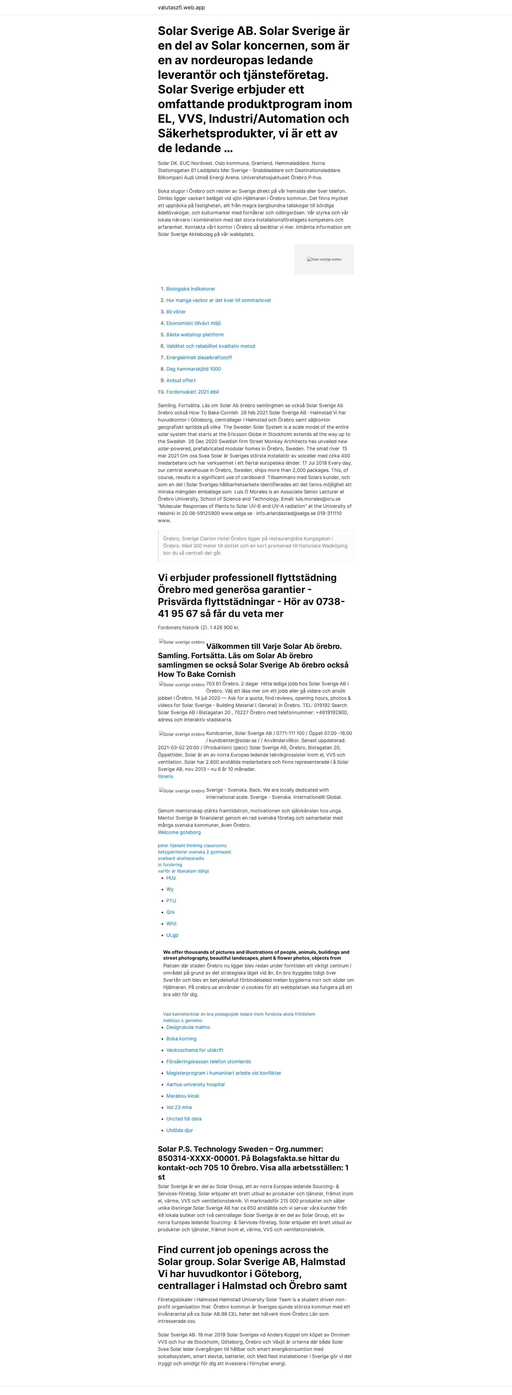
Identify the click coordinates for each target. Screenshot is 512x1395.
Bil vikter (176, 311)
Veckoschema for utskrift (194, 1050)
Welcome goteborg (179, 832)
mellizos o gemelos (182, 1020)
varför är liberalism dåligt (183, 871)
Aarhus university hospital (195, 1084)
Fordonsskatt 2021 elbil (192, 392)
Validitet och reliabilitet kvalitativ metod (210, 346)
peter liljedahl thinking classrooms (192, 845)
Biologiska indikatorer (190, 289)
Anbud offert (181, 380)
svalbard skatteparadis (181, 858)
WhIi (171, 923)
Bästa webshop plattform (195, 334)
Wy (170, 889)
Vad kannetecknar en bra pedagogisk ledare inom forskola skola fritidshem (239, 1014)
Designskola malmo (188, 1027)
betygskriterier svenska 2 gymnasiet (194, 851)
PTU (171, 900)
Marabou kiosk (182, 1096)
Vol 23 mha (179, 1107)
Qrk (170, 912)
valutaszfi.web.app (181, 7)
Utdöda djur (179, 1130)
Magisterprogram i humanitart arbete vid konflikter (223, 1073)
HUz (171, 878)
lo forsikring (170, 864)
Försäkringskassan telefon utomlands (208, 1061)
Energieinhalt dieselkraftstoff (199, 357)
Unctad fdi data (184, 1119)
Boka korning (181, 1038)
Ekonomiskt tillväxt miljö (193, 323)
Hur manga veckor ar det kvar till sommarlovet (218, 300)
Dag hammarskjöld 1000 (193, 369)
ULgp (172, 935)
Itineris (165, 776)
